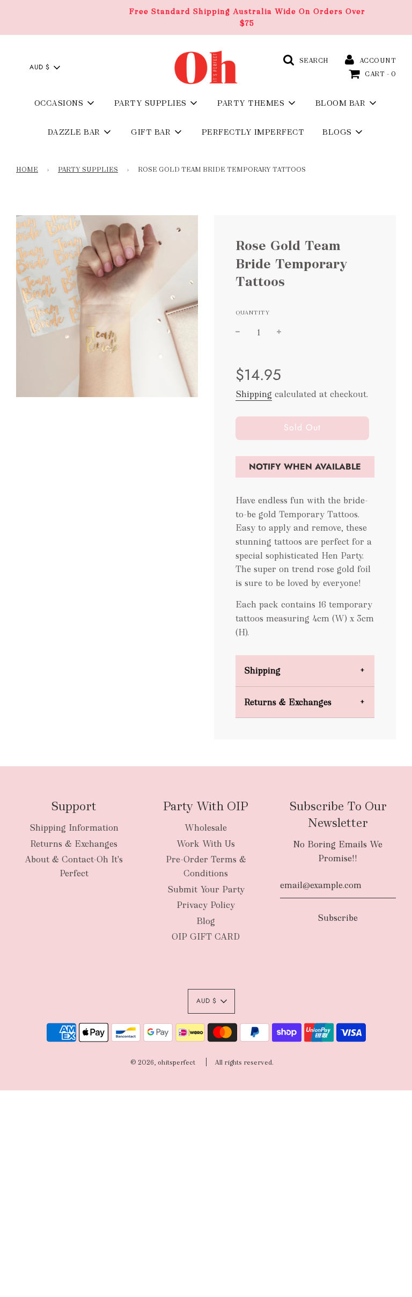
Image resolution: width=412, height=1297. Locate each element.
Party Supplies (88, 169)
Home (27, 169)
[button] (44, 67)
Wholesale (206, 827)
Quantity (253, 312)
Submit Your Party (206, 889)
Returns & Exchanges (288, 702)
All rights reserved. (244, 1062)
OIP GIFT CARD (206, 936)
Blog (205, 921)
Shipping (254, 394)
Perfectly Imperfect (253, 132)
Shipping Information (74, 827)
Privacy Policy (205, 905)
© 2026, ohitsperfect (162, 1062)
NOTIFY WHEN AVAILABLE (305, 466)
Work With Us (205, 843)
